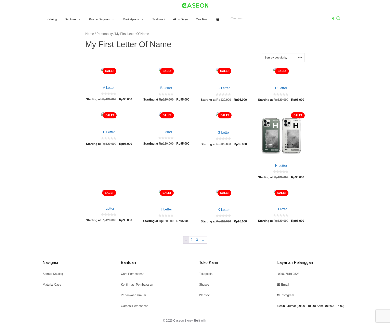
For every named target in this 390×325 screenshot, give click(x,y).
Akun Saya (180, 19)
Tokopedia (205, 273)
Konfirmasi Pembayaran (137, 284)
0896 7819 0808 (288, 273)
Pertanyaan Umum (133, 295)
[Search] (338, 18)
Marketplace (131, 19)
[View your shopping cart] (217, 19)
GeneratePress (217, 320)
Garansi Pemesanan (134, 306)
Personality (104, 34)
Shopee (204, 284)
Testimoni (158, 19)
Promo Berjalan (99, 19)
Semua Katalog (53, 273)
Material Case (52, 284)
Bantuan (70, 19)
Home (89, 34)
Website (204, 295)
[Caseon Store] (195, 5)
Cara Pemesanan (132, 273)
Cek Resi (202, 19)
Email (284, 284)
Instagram (287, 295)
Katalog (52, 19)
